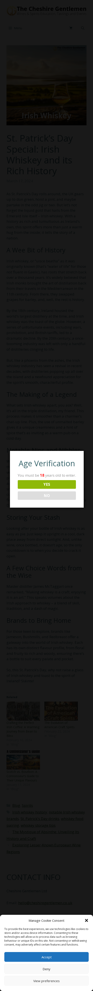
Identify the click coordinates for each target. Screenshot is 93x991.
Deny (46, 969)
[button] (86, 920)
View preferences (46, 981)
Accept (47, 957)
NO (47, 495)
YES (46, 484)
